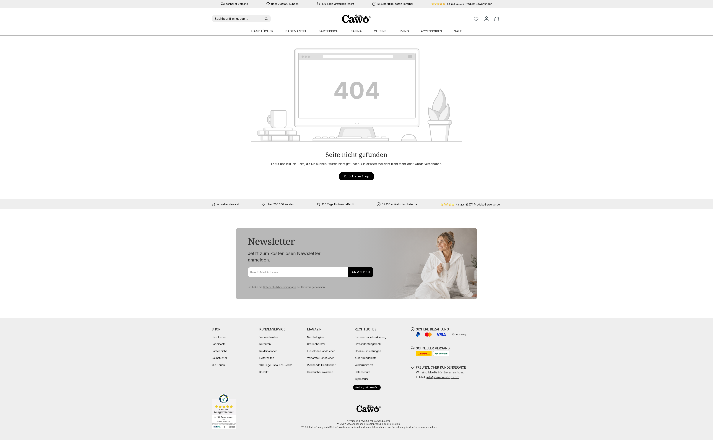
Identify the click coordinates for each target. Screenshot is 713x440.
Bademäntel (219, 344)
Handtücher (219, 337)
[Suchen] (267, 18)
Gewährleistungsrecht (368, 344)
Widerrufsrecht (364, 365)
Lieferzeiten (266, 357)
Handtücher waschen (320, 372)
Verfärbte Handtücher (320, 357)
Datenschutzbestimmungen (279, 286)
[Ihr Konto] (486, 19)
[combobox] (237, 18)
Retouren (265, 344)
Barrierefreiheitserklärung (370, 337)
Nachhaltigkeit (315, 337)
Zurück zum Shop (356, 176)
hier (434, 427)
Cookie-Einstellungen (368, 351)
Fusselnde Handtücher (321, 351)
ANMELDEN (361, 272)
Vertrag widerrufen (367, 387)
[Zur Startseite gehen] (356, 19)
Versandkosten (268, 337)
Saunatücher (219, 357)
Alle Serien (218, 365)
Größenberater (316, 344)
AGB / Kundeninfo (366, 357)
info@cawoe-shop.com (443, 377)
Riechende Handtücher (321, 365)
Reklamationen (268, 351)
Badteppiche (219, 351)
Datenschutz (362, 372)
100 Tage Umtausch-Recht (275, 365)
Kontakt (263, 372)
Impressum (361, 378)
